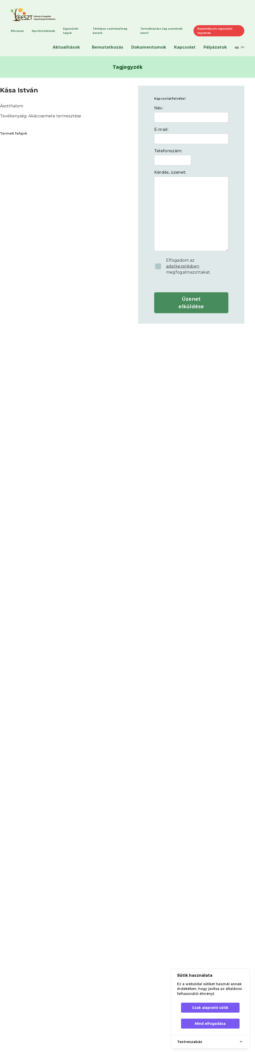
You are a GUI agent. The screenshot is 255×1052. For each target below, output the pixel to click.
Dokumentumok (148, 47)
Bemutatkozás (107, 47)
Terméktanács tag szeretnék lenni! (161, 31)
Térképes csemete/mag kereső (110, 31)
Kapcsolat (184, 47)
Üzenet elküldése (191, 302)
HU (237, 47)
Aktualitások (66, 47)
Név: (158, 108)
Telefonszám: (168, 151)
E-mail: (161, 129)
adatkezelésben (182, 266)
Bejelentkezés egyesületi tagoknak (214, 31)
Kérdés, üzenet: (170, 172)
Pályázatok (215, 47)
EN (242, 47)
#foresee (17, 31)
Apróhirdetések (43, 31)
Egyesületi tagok (70, 31)
